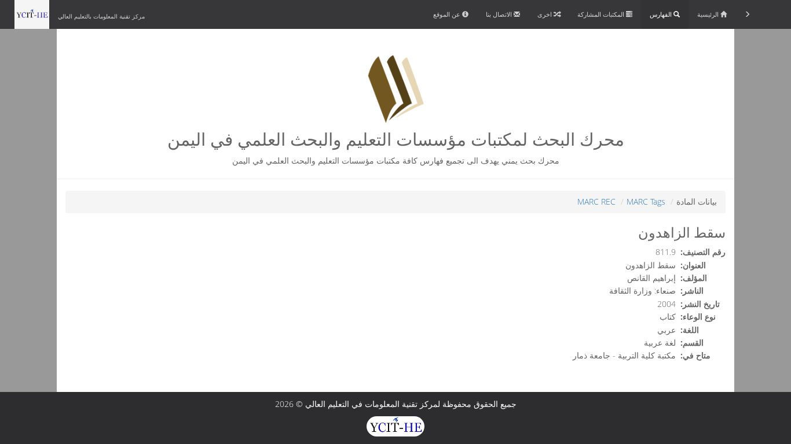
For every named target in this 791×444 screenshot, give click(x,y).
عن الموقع (447, 14)
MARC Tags (646, 201)
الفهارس (661, 14)
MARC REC (596, 201)
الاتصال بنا (500, 14)
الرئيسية (708, 14)
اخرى (545, 14)
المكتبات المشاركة (601, 14)
